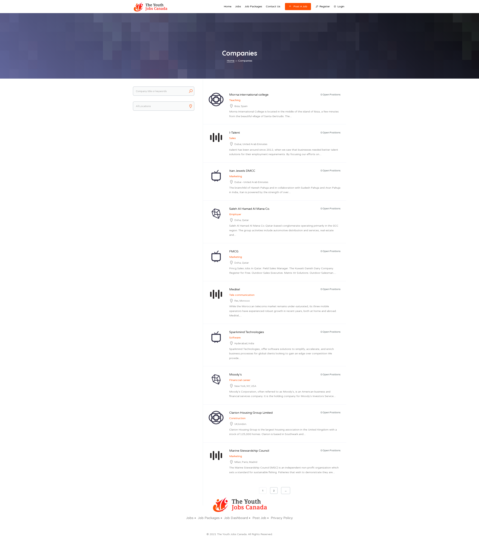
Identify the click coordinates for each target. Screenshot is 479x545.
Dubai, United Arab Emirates (250, 144)
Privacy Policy (282, 518)
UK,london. (240, 424)
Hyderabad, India (244, 343)
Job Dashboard (236, 518)
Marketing (235, 176)
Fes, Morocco (242, 300)
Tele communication (241, 295)
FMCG (233, 251)
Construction (237, 418)
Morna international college (249, 95)
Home (227, 6)
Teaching (234, 100)
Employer (235, 214)
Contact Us (273, 6)
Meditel (234, 289)
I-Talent (234, 133)
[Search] (190, 91)
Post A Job (300, 6)
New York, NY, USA (245, 386)
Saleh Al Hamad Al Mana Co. (249, 209)
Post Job (259, 518)
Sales (232, 138)
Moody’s (235, 374)
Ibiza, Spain (241, 106)
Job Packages (253, 6)
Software (235, 337)
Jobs (238, 6)
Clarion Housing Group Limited (251, 413)
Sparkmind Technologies (246, 332)
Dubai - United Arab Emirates (251, 182)
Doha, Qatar (241, 220)
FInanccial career (239, 380)
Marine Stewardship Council (249, 451)
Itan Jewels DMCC (242, 171)
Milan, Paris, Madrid (245, 462)
